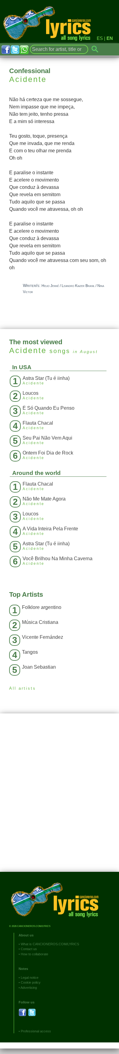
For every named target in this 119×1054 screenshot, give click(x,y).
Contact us (29, 949)
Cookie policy (31, 982)
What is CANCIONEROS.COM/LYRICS (50, 944)
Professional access (36, 1031)
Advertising (28, 987)
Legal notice (29, 977)
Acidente (28, 79)
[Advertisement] (59, 797)
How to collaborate (34, 954)
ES (100, 38)
